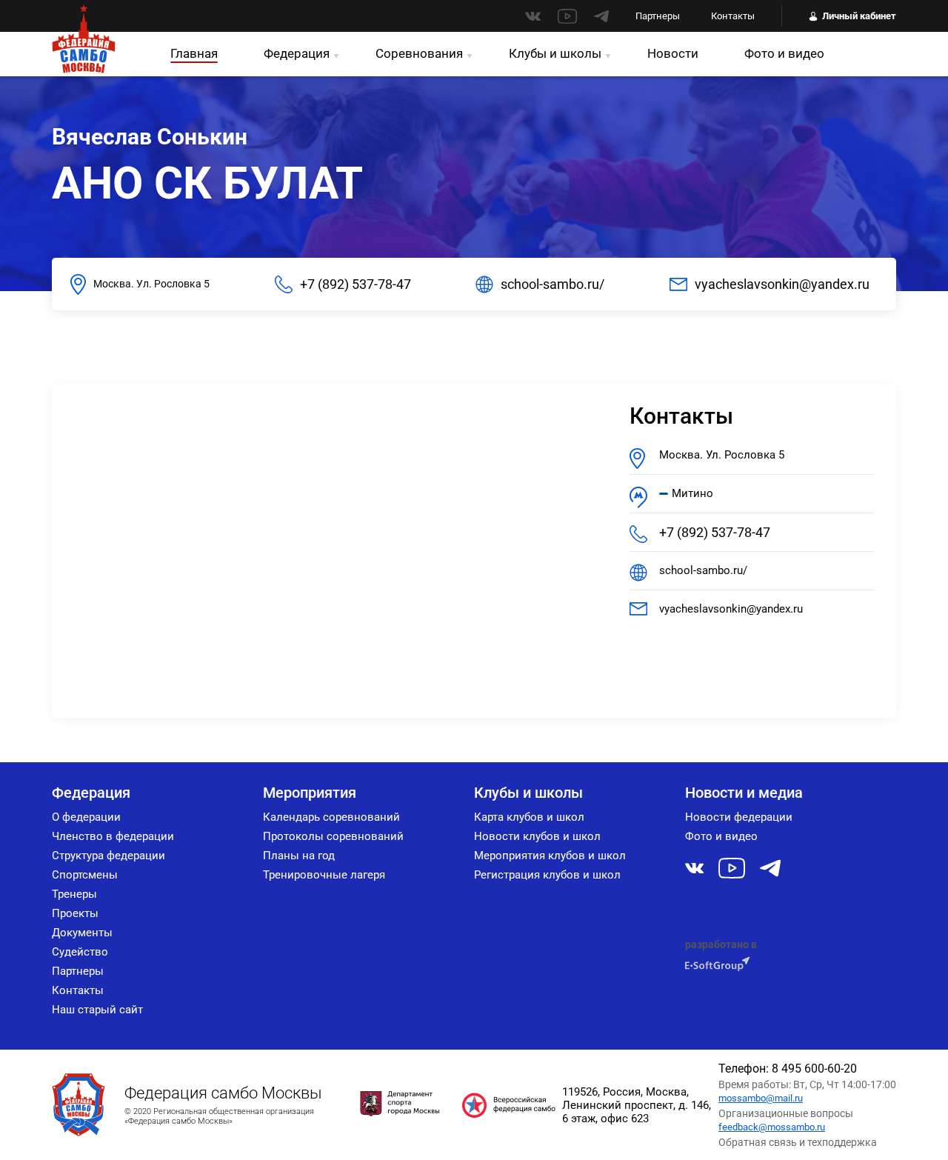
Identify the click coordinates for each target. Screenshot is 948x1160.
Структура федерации (108, 855)
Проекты (75, 913)
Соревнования (419, 53)
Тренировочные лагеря (324, 874)
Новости (672, 53)
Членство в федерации (113, 836)
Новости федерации (738, 817)
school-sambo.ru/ (552, 284)
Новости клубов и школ (537, 836)
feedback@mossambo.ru (771, 1127)
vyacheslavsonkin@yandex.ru (782, 284)
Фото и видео (784, 53)
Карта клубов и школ (529, 817)
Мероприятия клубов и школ (550, 855)
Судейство (80, 952)
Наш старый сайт (97, 1009)
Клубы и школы (555, 53)
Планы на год (299, 855)
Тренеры (74, 894)
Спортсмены (85, 874)
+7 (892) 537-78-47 (355, 284)
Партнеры (657, 15)
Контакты (733, 15)
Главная (194, 53)
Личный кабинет (859, 15)
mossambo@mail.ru (760, 1098)
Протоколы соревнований (333, 836)
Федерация (297, 53)
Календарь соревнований (331, 817)
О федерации (86, 817)
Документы (82, 932)
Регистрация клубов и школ (547, 874)
